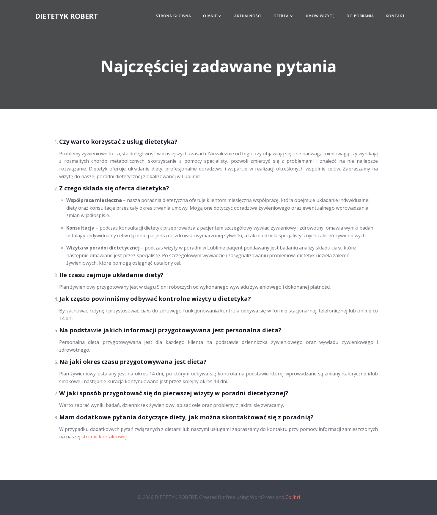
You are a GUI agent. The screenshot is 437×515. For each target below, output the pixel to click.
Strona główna (173, 15)
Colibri (292, 497)
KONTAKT (395, 15)
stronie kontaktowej (104, 436)
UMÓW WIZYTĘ (320, 15)
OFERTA (281, 15)
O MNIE (210, 15)
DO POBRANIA (360, 15)
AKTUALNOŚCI (248, 15)
